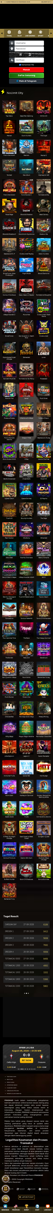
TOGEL (9, 36)
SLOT (20, 36)
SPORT (40, 36)
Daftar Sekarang (26, 75)
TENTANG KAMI (11, 1076)
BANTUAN (10, 1079)
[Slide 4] (23, 1069)
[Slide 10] (34, 1069)
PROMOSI (16, 1210)
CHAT (37, 1210)
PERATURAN (10, 1082)
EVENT (26, 1210)
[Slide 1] (18, 1069)
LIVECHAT (47, 1210)
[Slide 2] (20, 1069)
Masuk (26, 70)
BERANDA (5, 1210)
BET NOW (26, 1060)
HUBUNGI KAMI (11, 1088)
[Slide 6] (27, 1069)
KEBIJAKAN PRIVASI (13, 1090)
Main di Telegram (27, 81)
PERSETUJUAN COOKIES (14, 1093)
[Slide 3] (21, 1069)
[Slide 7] (29, 1069)
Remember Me (27, 65)
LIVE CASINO (30, 36)
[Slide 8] (31, 1069)
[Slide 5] (25, 1069)
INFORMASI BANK (12, 1085)
